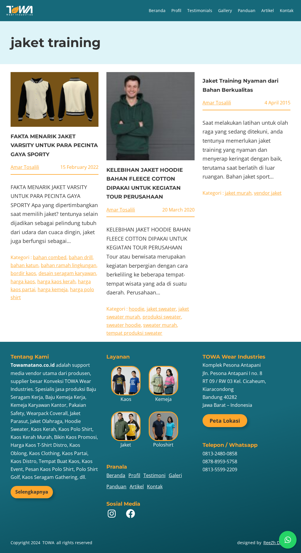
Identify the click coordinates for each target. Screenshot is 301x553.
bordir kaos (23, 273)
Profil (176, 10)
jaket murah (238, 193)
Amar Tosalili (25, 167)
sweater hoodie (123, 325)
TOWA (48, 542)
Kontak (286, 10)
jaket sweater (161, 309)
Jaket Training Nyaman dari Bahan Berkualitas (240, 85)
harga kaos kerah (56, 281)
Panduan (246, 10)
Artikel (267, 10)
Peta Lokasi (225, 420)
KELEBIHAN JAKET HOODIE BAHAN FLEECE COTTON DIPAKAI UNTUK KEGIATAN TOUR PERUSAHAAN (144, 183)
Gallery (225, 10)
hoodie (136, 309)
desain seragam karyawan (67, 273)
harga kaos (23, 281)
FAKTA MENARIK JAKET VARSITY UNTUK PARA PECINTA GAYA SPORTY (54, 145)
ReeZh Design (276, 542)
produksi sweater (162, 317)
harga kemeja (53, 289)
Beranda (157, 10)
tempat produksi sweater (134, 333)
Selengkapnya (31, 492)
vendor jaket (268, 193)
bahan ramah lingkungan (68, 265)
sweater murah (160, 325)
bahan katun (25, 265)
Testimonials (199, 10)
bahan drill (81, 257)
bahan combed (49, 257)
